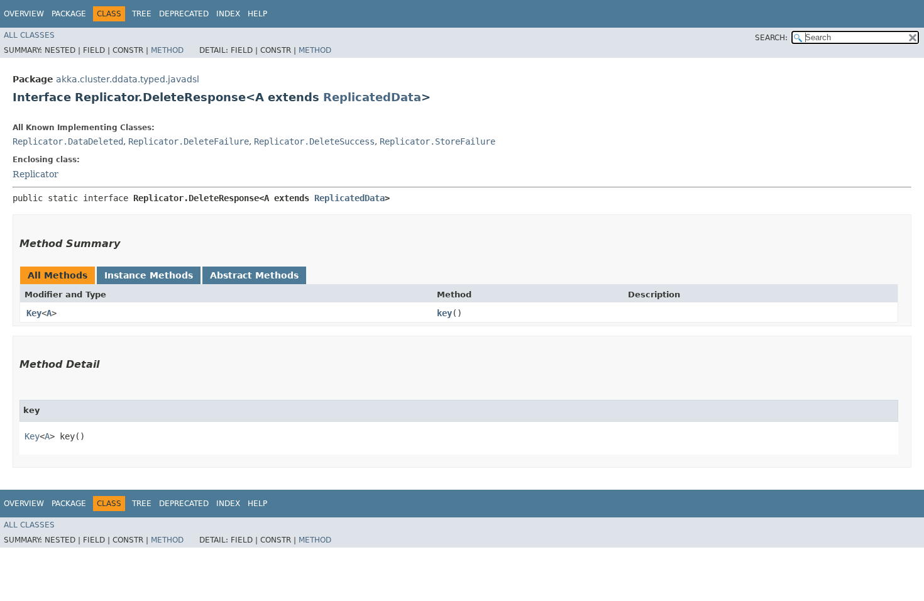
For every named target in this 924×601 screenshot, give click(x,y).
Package (69, 13)
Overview (24, 13)
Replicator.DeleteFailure (188, 141)
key (444, 313)
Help (257, 13)
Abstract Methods (254, 275)
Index (228, 13)
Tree (141, 13)
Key (33, 313)
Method (167, 50)
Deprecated (184, 13)
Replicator (35, 174)
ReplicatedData (372, 97)
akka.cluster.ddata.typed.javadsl (127, 79)
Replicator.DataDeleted (68, 141)
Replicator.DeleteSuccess (314, 141)
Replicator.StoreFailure (437, 141)
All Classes (29, 35)
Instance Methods (148, 275)
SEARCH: (771, 37)
